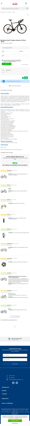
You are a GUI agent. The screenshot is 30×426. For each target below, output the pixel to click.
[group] (15, 339)
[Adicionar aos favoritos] (28, 15)
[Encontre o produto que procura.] (27, 8)
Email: (3, 55)
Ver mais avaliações (15, 316)
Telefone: (21, 51)
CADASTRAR (15, 363)
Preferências (15, 423)
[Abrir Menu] (2, 3)
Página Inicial (3, 12)
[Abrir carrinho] (26, 3)
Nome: (3, 51)
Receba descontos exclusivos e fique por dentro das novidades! (15, 350)
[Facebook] (13, 383)
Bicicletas (9, 12)
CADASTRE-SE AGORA (15, 348)
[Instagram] (17, 383)
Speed (14, 12)
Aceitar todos (15, 420)
